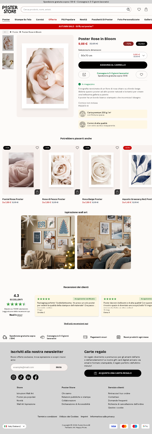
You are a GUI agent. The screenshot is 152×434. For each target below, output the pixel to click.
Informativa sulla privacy (102, 416)
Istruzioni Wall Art (25, 393)
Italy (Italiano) (14, 426)
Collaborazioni (69, 400)
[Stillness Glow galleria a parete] (48, 242)
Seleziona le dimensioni (89, 50)
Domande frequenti (117, 400)
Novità (20, 400)
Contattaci (113, 397)
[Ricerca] (128, 9)
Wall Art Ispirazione (26, 404)
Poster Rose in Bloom (31, 32)
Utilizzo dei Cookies (69, 416)
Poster (15, 32)
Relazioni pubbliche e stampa (76, 397)
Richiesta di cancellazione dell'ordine (126, 404)
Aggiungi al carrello (113, 65)
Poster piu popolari (26, 397)
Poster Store (83, 425)
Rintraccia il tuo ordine (119, 393)
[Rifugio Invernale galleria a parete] (104, 242)
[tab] (139, 9)
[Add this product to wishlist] (141, 74)
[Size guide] (84, 74)
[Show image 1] (8, 43)
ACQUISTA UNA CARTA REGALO (115, 373)
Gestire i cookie (116, 407)
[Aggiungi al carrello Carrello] (37, 192)
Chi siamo (66, 393)
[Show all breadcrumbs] (5, 32)
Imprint (84, 416)
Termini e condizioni (47, 416)
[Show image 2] (8, 61)
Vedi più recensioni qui (76, 323)
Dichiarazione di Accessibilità (76, 404)
